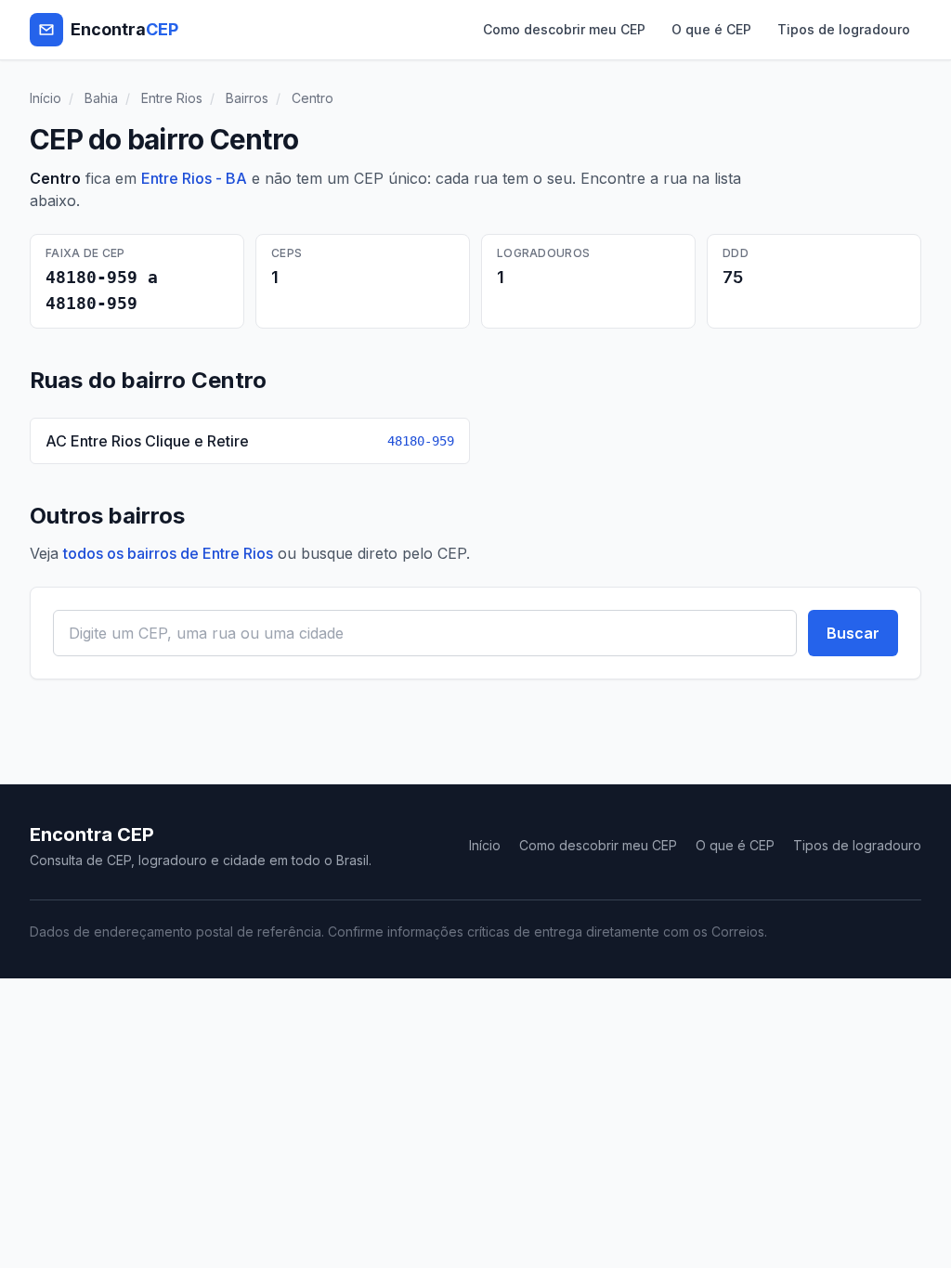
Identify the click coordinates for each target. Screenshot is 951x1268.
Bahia (101, 98)
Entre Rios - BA (194, 178)
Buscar (853, 633)
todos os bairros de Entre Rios (168, 553)
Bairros (247, 98)
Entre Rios (171, 98)
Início (45, 98)
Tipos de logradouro (843, 29)
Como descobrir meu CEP (564, 29)
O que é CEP (711, 29)
